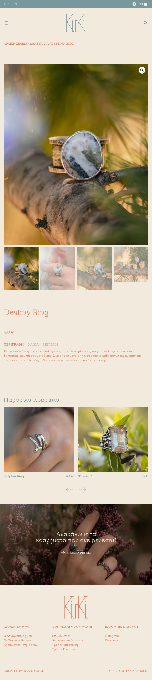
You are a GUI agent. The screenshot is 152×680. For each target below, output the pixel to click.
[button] (6, 23)
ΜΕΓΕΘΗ (50, 345)
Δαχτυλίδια (39, 43)
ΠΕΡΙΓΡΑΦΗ (14, 345)
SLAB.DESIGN (34, 671)
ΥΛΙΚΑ (33, 345)
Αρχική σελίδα (15, 43)
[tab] (15, 344)
